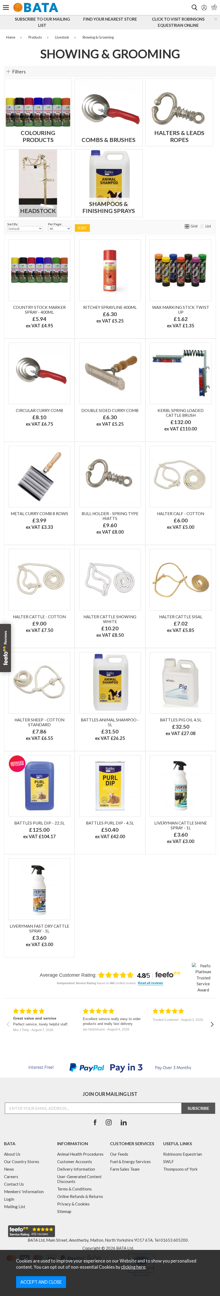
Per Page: (55, 224)
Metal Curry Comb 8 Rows (39, 513)
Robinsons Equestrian (182, 1154)
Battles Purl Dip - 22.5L (39, 823)
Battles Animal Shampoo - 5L (110, 722)
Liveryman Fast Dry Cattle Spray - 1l (39, 928)
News (9, 1169)
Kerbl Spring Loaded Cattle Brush (180, 413)
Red (17, 311)
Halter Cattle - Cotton (39, 616)
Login (9, 1199)
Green (17, 320)
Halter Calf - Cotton (180, 513)
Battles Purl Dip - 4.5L (110, 823)
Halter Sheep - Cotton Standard (39, 722)
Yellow (38, 328)
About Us (12, 1154)
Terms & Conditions (74, 1188)
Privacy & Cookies (73, 1203)
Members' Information (24, 1191)
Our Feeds (119, 1154)
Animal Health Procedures (80, 1154)
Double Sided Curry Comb (109, 410)
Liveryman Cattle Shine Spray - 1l (180, 825)
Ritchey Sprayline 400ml (110, 307)
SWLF (168, 1161)
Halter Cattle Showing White (109, 619)
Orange (60, 311)
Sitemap (64, 1211)
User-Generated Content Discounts (79, 1179)
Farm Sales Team (125, 1169)
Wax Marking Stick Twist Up (180, 309)
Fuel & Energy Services (130, 1161)
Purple (39, 311)
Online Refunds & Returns (80, 1196)
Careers (11, 1176)
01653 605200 (174, 1240)
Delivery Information (76, 1169)
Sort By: (12, 224)
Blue (39, 320)
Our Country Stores (21, 1161)
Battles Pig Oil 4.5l (180, 719)
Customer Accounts (74, 1161)
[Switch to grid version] (187, 226)
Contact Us (14, 1184)
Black (60, 320)
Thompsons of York (180, 1169)
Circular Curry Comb (39, 410)
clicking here (133, 1267)
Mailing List (14, 1206)
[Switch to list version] (202, 226)
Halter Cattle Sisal (180, 616)
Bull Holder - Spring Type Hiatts (110, 516)
